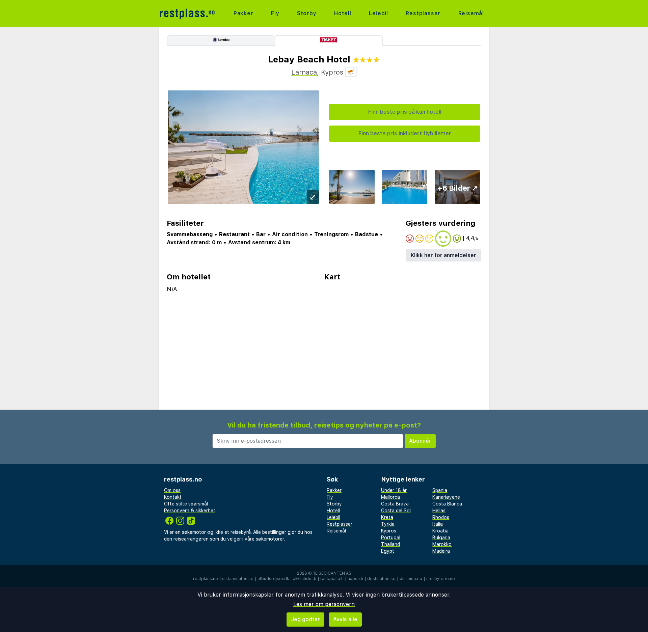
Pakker (243, 13)
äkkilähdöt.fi (304, 578)
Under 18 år (394, 490)
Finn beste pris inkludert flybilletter (404, 133)
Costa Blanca (447, 503)
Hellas (439, 510)
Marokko (442, 544)
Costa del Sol (396, 510)
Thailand (390, 544)
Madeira (441, 551)
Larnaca (304, 72)
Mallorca (390, 497)
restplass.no (205, 578)
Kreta (387, 517)
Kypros (388, 530)
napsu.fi (355, 578)
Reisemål (471, 13)
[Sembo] (221, 40)
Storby (307, 13)
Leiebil (378, 13)
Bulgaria (441, 537)
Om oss (172, 490)
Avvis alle (345, 619)
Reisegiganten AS (332, 573)
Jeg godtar (305, 619)
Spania (439, 490)
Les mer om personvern (324, 604)
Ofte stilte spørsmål (186, 503)
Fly (275, 13)
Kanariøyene (446, 497)
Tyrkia (388, 524)
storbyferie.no (440, 578)
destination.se (381, 578)
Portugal (390, 537)
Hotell (342, 13)
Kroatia (440, 530)
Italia (437, 524)
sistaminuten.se (237, 578)
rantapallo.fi (332, 578)
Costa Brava (395, 503)
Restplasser (423, 13)
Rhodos (440, 517)
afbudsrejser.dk (273, 578)
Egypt (387, 551)
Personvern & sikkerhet (189, 510)
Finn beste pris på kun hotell (404, 112)
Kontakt (173, 497)
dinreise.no (411, 578)
